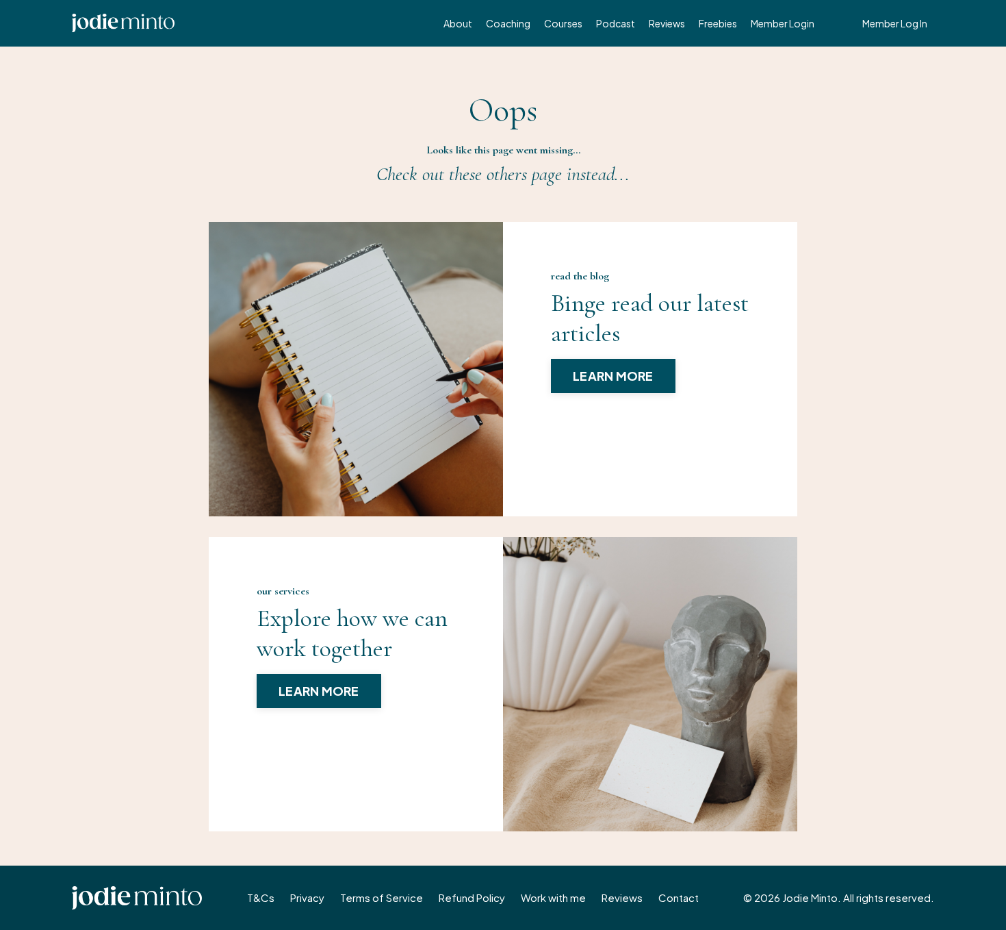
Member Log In (894, 23)
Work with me (553, 897)
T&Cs (260, 897)
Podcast (615, 23)
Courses (563, 23)
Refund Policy (472, 897)
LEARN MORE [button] (613, 376)
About (457, 23)
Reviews (667, 23)
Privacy (307, 897)
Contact (678, 897)
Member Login (782, 23)
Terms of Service (381, 897)
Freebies (718, 23)
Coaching (508, 23)
